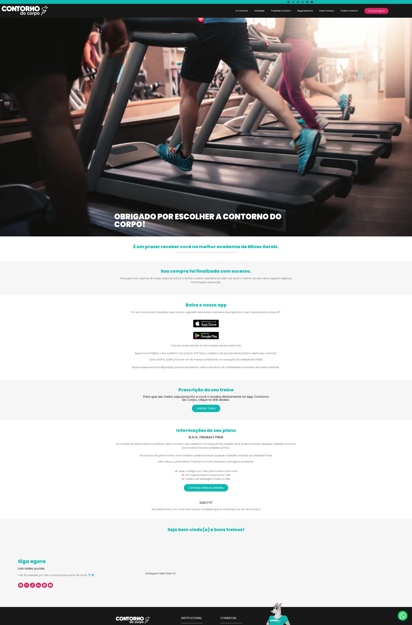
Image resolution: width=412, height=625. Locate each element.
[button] (402, 615)
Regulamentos (305, 10)
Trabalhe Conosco (281, 10)
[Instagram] (293, 2)
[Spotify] (307, 2)
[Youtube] (312, 2)
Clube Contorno (349, 10)
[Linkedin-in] (302, 2)
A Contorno (242, 10)
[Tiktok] (298, 2)
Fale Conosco (326, 10)
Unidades (259, 10)
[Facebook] (288, 2)
